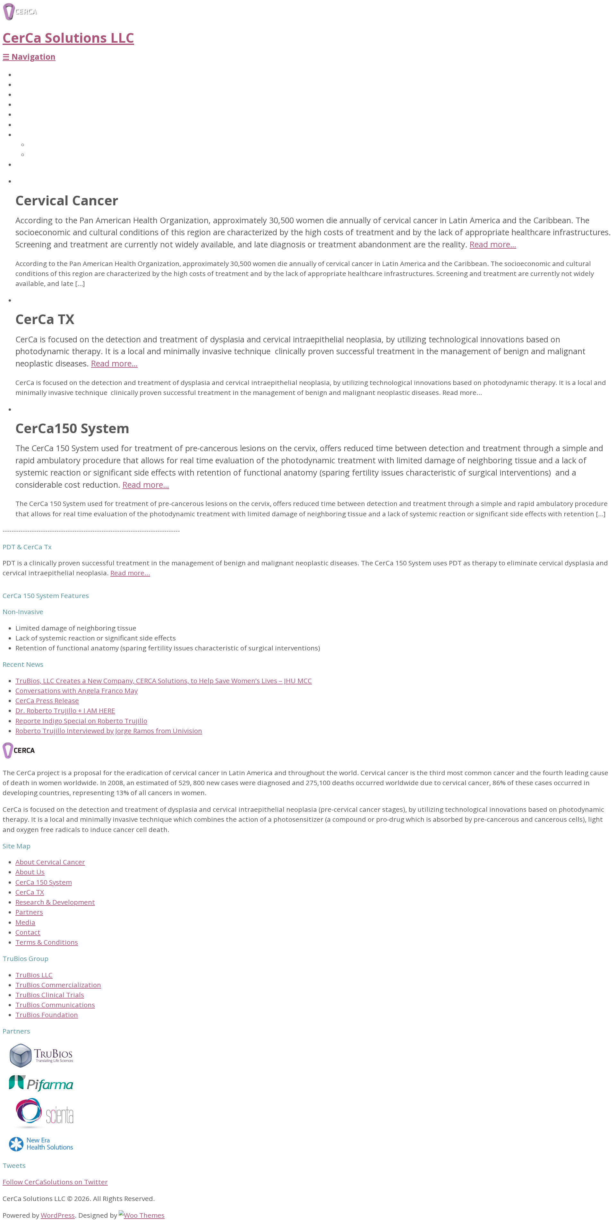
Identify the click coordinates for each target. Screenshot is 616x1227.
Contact (28, 164)
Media (26, 135)
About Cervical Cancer (52, 85)
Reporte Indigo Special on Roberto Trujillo (81, 720)
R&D (22, 114)
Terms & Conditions (46, 942)
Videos (39, 154)
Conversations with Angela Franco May (76, 690)
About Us (30, 75)
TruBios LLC (34, 974)
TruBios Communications (55, 1004)
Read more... (130, 572)
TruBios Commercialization (58, 984)
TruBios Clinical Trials (49, 994)
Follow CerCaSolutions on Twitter (55, 1181)
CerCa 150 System (44, 94)
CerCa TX (31, 104)
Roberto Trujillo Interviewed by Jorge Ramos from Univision (108, 730)
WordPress (58, 1215)
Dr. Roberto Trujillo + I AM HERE (65, 710)
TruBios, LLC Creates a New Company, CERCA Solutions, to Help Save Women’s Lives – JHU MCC (163, 680)
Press (37, 145)
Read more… (493, 244)
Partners (30, 125)
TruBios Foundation (46, 1014)
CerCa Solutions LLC (68, 38)
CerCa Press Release (47, 700)
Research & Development (55, 901)
